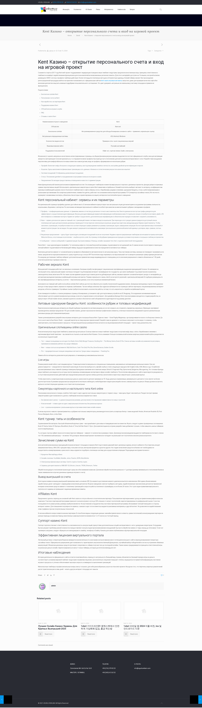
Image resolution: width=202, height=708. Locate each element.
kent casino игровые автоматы (111, 80)
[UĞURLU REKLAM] (48, 9)
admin (51, 51)
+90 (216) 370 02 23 (109, 668)
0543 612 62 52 (71, 2)
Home (70, 35)
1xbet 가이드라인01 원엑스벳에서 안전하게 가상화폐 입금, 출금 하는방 (100, 627)
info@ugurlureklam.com (88, 2)
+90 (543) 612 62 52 (109, 672)
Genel (78, 35)
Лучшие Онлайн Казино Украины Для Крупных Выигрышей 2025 (57, 627)
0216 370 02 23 (58, 2)
